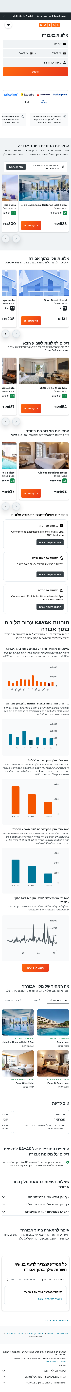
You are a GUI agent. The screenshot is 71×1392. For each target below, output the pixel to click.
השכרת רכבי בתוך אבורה (50, 1298)
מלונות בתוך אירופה (35, 1333)
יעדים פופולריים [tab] (27, 1279)
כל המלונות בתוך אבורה (57, 1320)
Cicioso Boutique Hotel (52, 472)
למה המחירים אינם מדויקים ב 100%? (45, 1382)
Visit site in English (23, 16)
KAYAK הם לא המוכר (54, 1370)
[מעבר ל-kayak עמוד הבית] (49, 25)
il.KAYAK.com (62, 1333)
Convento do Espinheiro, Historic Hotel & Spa (44, 204)
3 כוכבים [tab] (35, 1000)
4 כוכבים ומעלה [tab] (58, 1000)
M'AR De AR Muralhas (53, 387)
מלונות (50, 1333)
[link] (50, 542)
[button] (3, 16)
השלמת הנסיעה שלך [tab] (53, 1279)
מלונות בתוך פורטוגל (15, 1333)
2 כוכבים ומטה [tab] (13, 1000)
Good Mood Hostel (55, 300)
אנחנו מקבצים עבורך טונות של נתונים (45, 1376)
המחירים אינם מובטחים (56, 1361)
